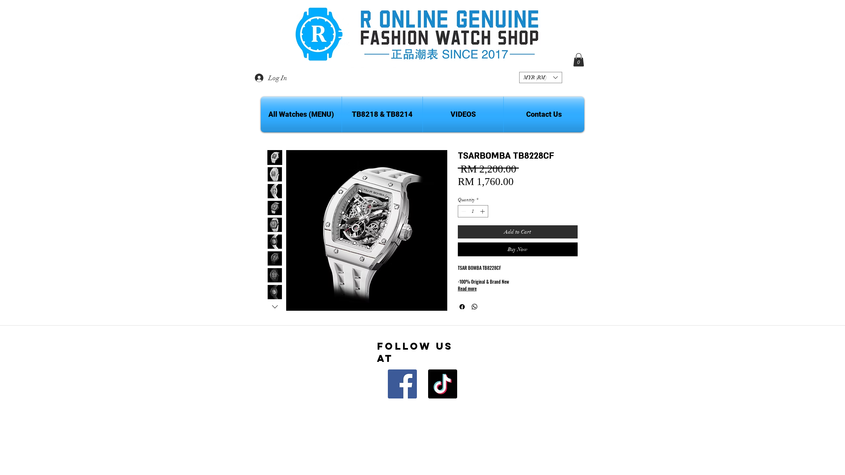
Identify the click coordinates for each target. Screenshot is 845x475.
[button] (540, 77)
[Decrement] (463, 211)
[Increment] (483, 211)
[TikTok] (442, 383)
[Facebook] (402, 383)
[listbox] (540, 77)
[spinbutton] (473, 211)
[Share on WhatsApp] (475, 307)
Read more (467, 288)
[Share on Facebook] (462, 307)
